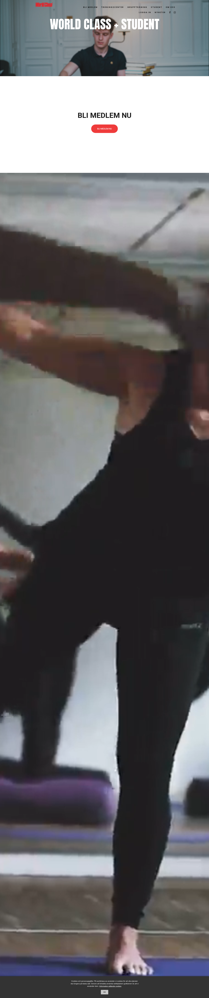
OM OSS (170, 7)
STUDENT (156, 7)
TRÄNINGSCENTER (112, 7)
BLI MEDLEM (90, 7)
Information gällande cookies (110, 986)
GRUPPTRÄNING (137, 7)
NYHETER (160, 12)
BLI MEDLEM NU (104, 128)
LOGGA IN (145, 12)
